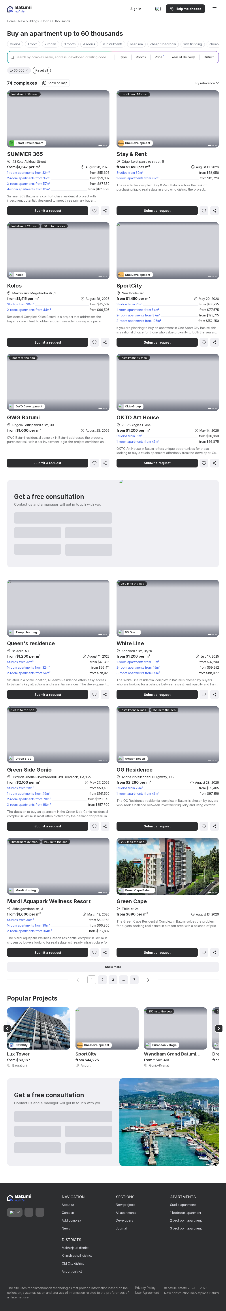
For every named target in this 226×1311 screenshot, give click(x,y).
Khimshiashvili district (77, 1255)
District (209, 57)
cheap (214, 44)
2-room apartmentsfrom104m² (29, 931)
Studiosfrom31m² (129, 304)
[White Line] (168, 639)
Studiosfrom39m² (130, 172)
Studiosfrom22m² (130, 788)
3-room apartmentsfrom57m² (28, 183)
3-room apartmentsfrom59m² (138, 673)
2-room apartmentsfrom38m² (29, 178)
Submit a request (47, 210)
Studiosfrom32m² (20, 662)
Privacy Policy (145, 1288)
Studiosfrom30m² (20, 304)
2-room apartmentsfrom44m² (29, 310)
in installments (112, 44)
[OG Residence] (168, 768)
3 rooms (70, 44)
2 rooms (50, 44)
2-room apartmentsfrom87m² (138, 315)
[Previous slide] (7, 1029)
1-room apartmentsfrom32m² (28, 172)
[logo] (19, 9)
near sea (136, 44)
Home (11, 21)
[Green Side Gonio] (58, 768)
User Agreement (147, 1292)
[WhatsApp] (29, 1212)
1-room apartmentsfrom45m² (138, 441)
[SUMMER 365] (58, 152)
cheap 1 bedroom (163, 44)
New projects (125, 1205)
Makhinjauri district (75, 1248)
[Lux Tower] (38, 1037)
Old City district (73, 1263)
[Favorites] (149, 9)
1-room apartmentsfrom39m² (28, 925)
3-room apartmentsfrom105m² (139, 321)
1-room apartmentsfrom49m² (28, 793)
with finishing (192, 44)
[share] (105, 210)
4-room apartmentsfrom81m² (28, 189)
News (66, 1228)
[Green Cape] (168, 897)
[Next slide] (219, 1029)
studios (15, 44)
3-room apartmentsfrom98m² (29, 804)
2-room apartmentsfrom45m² (138, 667)
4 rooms (89, 44)
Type (123, 57)
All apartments (126, 1213)
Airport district (72, 1271)
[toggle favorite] (94, 210)
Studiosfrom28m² (20, 788)
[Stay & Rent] (168, 152)
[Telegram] (40, 1212)
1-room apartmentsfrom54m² (138, 310)
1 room (32, 44)
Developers (124, 1220)
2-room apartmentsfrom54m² (29, 673)
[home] (19, 1198)
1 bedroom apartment (185, 1213)
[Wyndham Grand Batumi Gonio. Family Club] (175, 1037)
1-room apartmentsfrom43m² (138, 793)
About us (68, 1205)
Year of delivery (183, 57)
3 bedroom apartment (186, 1228)
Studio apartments (183, 1205)
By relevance (205, 83)
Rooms (141, 57)
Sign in (135, 9)
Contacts (68, 1213)
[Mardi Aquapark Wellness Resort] (58, 897)
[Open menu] (214, 8)
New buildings (28, 21)
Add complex (71, 1220)
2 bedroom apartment (186, 1220)
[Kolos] (58, 284)
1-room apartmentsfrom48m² (138, 178)
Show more (113, 967)
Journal (121, 1228)
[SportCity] (168, 284)
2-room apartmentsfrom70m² (29, 799)
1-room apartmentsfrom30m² (138, 662)
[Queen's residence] (58, 639)
